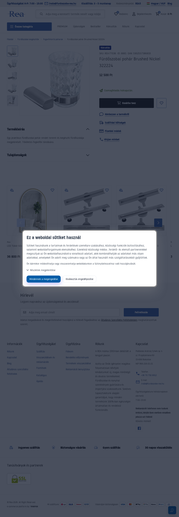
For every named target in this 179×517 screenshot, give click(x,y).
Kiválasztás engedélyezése (79, 279)
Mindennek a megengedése (43, 279)
